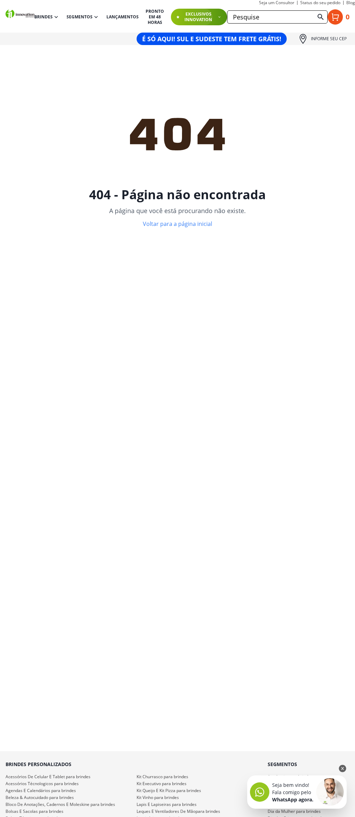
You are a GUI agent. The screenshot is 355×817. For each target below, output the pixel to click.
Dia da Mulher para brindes (294, 811)
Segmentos (80, 17)
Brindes (43, 17)
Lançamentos (122, 17)
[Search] (321, 17)
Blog (350, 3)
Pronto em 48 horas (155, 17)
